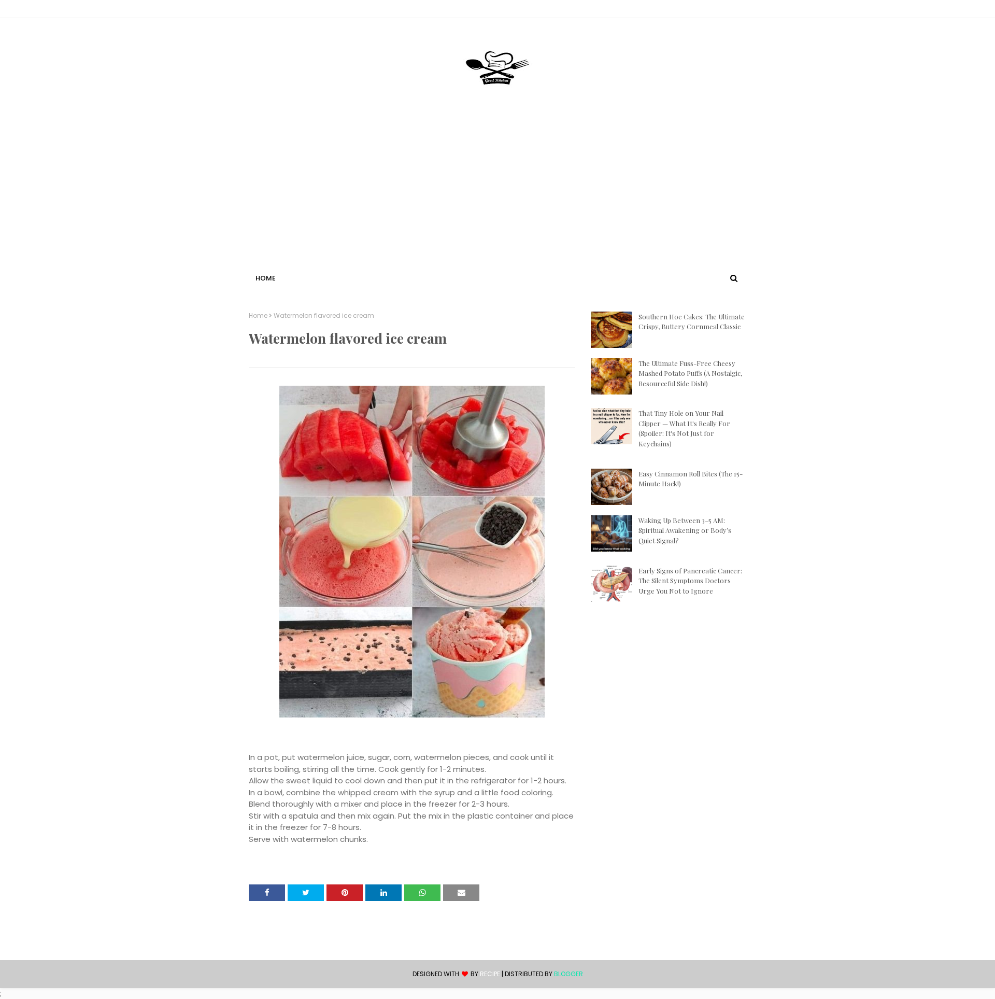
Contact (265, 10)
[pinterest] (741, 11)
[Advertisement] (497, 193)
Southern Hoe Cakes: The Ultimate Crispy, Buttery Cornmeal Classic (691, 321)
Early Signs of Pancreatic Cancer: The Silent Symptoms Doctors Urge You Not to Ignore (690, 580)
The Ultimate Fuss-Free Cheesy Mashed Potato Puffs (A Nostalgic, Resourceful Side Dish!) (690, 373)
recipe (490, 973)
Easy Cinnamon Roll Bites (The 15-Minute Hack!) (690, 478)
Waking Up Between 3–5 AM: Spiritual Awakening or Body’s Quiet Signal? (684, 530)
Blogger (568, 973)
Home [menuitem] (265, 278)
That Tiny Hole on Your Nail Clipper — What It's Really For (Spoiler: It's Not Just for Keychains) (684, 428)
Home (258, 316)
